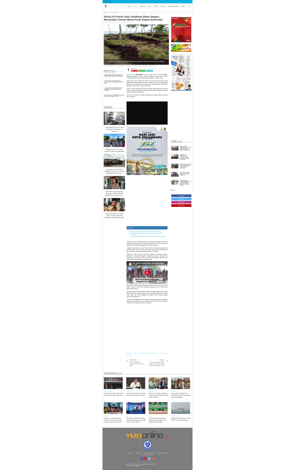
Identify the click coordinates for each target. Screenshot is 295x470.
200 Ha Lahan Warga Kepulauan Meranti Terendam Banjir (145, 231)
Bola (149, 6)
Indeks (183, 6)
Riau (135, 6)
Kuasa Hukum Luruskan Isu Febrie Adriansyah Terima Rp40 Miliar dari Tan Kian (113, 82)
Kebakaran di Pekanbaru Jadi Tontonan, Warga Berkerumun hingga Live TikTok (184, 157)
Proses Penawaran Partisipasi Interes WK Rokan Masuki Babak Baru (148, 236)
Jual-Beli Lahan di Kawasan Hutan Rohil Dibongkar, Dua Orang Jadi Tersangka (157, 420)
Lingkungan (175, 391)
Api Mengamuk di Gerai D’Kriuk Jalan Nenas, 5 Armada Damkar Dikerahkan (185, 166)
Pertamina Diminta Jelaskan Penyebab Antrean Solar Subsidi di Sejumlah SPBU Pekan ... (114, 171)
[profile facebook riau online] (105, 1)
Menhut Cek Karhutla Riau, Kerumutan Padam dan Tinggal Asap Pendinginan (180, 395)
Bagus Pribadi (129, 22)
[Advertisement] (147, 215)
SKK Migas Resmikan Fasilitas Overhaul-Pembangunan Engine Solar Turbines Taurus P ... (136, 420)
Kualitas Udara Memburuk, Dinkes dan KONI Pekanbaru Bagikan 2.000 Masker (113, 75)
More (174, 190)
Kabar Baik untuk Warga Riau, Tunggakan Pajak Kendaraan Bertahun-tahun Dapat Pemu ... (114, 193)
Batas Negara (142, 353)
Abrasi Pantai (130, 353)
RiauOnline (144, 464)
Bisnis (155, 6)
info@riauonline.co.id (148, 454)
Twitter (182, 199)
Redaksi (130, 453)
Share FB (150, 70)
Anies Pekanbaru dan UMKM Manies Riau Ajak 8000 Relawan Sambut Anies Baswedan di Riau (157, 364)
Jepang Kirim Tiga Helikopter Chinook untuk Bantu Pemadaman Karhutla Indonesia (113, 89)
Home (129, 6)
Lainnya (163, 6)
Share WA (142, 70)
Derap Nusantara (173, 6)
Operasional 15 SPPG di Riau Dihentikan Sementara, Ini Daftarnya (114, 129)
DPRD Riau (148, 353)
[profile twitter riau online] (107, 1)
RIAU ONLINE (131, 74)
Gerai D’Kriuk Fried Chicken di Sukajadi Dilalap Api (185, 174)
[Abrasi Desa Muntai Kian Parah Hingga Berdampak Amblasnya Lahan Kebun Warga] (136, 44)
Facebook (181, 195)
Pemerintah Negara (154, 353)
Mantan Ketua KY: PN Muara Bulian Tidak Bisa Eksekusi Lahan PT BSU (114, 95)
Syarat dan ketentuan (149, 453)
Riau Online (129, 354)
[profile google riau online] (152, 458)
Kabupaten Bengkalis (163, 353)
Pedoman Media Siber (163, 453)
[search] (189, 6)
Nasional (142, 6)
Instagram (182, 202)
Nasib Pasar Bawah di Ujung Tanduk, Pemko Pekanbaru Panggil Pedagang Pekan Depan (114, 215)
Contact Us (138, 453)
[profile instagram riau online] (110, 1)
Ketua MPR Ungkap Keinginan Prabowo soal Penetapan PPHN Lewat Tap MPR (158, 395)
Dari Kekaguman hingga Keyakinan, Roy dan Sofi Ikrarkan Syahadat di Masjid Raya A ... (185, 183)
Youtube (182, 205)
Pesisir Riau (136, 353)
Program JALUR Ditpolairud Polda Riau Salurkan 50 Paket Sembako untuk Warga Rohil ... (113, 420)
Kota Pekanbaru (115, 12)
